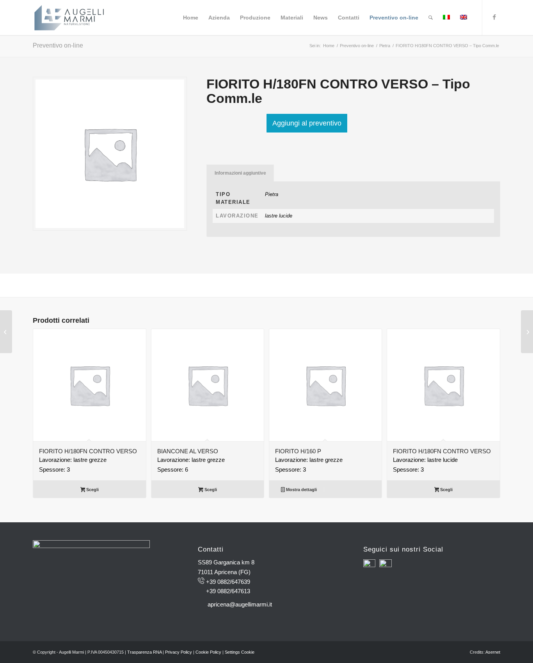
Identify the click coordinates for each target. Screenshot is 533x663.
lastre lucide (278, 216)
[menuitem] (190, 17)
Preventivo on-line (58, 45)
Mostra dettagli (301, 489)
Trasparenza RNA (144, 652)
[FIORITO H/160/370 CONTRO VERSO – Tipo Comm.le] (6, 331)
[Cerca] (430, 17)
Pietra (271, 194)
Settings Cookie (239, 652)
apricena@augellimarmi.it (240, 604)
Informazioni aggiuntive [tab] (240, 173)
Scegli (92, 489)
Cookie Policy (208, 652)
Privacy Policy (178, 652)
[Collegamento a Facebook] (494, 17)
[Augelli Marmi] (69, 17)
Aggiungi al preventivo (306, 123)
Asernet (492, 652)
